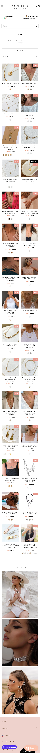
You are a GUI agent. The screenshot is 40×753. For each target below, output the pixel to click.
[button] (38, 11)
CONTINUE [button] (30, 37)
